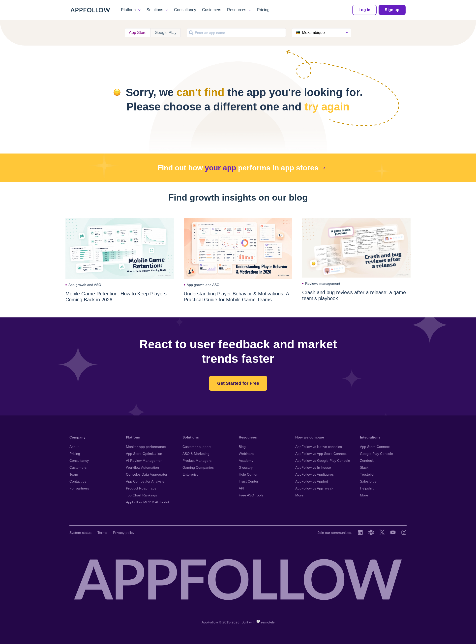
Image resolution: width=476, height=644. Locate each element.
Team (73, 474)
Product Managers (196, 461)
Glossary (246, 467)
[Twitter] (382, 532)
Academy (246, 461)
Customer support (196, 447)
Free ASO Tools (251, 495)
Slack (364, 467)
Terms (102, 533)
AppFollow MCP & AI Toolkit (147, 502)
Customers (211, 10)
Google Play (166, 32)
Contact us (77, 481)
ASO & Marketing (195, 454)
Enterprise (190, 474)
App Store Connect (375, 447)
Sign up (392, 10)
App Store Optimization (144, 454)
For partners (79, 488)
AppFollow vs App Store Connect (321, 454)
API (241, 488)
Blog (242, 447)
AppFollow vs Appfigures (314, 474)
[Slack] (371, 532)
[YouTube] (393, 532)
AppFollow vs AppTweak (314, 488)
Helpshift (367, 488)
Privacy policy (123, 533)
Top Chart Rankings (141, 495)
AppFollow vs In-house (313, 467)
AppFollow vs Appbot (311, 481)
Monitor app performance (146, 447)
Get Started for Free (238, 383)
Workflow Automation (142, 467)
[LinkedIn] (360, 532)
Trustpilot (367, 474)
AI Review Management (144, 461)
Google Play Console (376, 454)
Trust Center (248, 481)
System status (80, 533)
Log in (364, 10)
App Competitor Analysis (145, 481)
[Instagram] (404, 532)
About (74, 447)
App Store (138, 32)
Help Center (248, 474)
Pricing (263, 10)
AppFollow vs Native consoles (318, 447)
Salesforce (368, 481)
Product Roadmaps (141, 488)
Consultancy (185, 10)
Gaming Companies (198, 467)
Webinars (246, 454)
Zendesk (367, 461)
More (299, 495)
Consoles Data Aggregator (146, 474)
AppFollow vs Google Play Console (322, 461)
